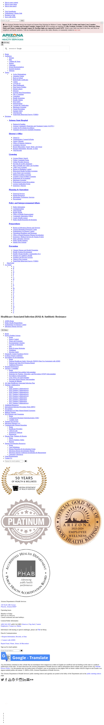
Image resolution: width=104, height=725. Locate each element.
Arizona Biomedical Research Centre (25, 229)
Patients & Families (19, 124)
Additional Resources (16, 365)
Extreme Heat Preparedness (22, 92)
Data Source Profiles (19, 87)
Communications (18, 209)
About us (25, 624)
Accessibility (9, 717)
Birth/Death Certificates (20, 80)
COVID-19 (16, 83)
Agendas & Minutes (15, 381)
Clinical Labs (13, 431)
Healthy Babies (18, 100)
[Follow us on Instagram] (21, 681)
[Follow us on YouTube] (10, 681)
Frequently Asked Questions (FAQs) (16, 354)
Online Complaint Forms (21, 160)
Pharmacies (12, 434)
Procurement (17, 199)
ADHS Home (9, 321)
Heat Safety (17, 102)
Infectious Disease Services (13, 326)
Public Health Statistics (20, 240)
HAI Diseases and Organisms (14, 414)
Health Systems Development (22, 252)
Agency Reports (18, 141)
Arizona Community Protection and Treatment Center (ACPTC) (33, 126)
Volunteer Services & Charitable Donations (27, 130)
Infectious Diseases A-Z (12, 423)
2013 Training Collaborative (18, 399)
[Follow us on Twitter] (2, 681)
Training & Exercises (11, 421)
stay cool (77, 30)
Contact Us (8, 458)
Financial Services (19, 193)
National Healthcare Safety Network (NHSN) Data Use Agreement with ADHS (34, 361)
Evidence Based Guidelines (14, 356)
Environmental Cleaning (17, 343)
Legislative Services (19, 145)
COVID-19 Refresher (16, 345)
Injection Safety (14, 352)
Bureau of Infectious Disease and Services (26, 228)
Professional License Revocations (24, 182)
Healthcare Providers (15, 429)
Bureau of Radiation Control (22, 169)
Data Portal (10, 263)
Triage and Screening (16, 341)
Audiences (8, 56)
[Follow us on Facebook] (6, 681)
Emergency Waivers (19, 186)
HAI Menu (5, 330)
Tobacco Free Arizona (20, 259)
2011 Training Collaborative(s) (19, 403)
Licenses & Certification (21, 105)
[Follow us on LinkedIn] (24, 681)
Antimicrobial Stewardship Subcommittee (22, 372)
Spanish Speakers (14, 69)
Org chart (32, 624)
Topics (7, 72)
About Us (16, 137)
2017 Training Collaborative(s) (19, 394)
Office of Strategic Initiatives (22, 143)
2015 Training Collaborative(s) (19, 396)
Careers (38, 624)
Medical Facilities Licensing (22, 175)
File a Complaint (18, 94)
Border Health (17, 212)
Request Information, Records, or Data (25, 148)
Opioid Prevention (19, 109)
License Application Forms (21, 184)
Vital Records (17, 113)
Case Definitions (14, 447)
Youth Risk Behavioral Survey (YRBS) (25, 114)
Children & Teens (14, 61)
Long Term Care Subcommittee (19, 377)
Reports (11, 442)
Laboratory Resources (16, 454)
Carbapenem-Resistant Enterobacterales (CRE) (24, 418)
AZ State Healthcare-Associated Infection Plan (20, 383)
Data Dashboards (18, 85)
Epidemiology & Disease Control (23, 231)
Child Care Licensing (20, 167)
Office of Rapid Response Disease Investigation (28, 235)
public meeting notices (94, 673)
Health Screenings (19, 98)
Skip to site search (10, 6)
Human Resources (19, 195)
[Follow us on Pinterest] (17, 681)
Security (7, 720)
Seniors (11, 63)
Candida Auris (13, 420)
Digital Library (18, 89)
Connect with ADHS (8, 640)
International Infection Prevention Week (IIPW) (20, 407)
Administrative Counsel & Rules (23, 139)
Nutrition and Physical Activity (23, 257)
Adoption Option (18, 76)
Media (19, 626)
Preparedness (14, 224)
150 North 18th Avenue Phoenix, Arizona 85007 (8, 606)
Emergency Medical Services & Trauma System (28, 237)
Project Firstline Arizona (12, 335)
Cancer (15, 81)
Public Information (19, 207)
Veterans (11, 70)
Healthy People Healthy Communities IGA (27, 254)
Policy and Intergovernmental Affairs (24, 203)
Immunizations (17, 103)
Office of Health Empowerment (23, 214)
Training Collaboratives (12, 385)
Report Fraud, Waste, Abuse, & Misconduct (15, 643)
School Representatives (16, 67)
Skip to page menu (11, 4)
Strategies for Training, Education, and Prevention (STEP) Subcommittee (32, 374)
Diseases (16, 91)
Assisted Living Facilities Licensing (24, 176)
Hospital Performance (12, 366)
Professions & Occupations (21, 178)
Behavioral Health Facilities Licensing (25, 171)
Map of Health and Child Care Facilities (26, 165)
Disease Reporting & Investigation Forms (22, 449)
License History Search (20, 158)
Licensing (13, 154)
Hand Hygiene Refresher (17, 348)
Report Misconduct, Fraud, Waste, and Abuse (27, 147)
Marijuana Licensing (19, 107)
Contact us (12, 626)
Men (10, 59)
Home (7, 54)
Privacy (7, 715)
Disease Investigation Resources (15, 443)
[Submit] (25, 461)
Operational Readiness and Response (25, 233)
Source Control (14, 339)
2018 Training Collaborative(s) (19, 392)
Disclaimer (8, 719)
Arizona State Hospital (18, 120)
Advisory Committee (11, 368)
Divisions (8, 116)
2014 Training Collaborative (18, 398)
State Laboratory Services (21, 238)
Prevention (13, 246)
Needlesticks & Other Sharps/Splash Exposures (20, 410)
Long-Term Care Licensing (21, 173)
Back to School (18, 78)
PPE (10, 346)
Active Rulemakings (19, 74)
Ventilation (12, 350)
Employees (4, 626)
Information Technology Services (23, 197)
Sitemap (7, 722)
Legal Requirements (11, 456)
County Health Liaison (20, 218)
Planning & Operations (18, 190)
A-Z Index (8, 265)
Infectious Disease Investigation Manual (22, 451)
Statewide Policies (11, 713)
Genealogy (16, 96)
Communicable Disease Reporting (16, 425)
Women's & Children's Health (22, 255)
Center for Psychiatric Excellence (23, 128)
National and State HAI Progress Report (22, 363)
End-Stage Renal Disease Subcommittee (22, 379)
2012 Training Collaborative (18, 401)
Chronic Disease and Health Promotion (25, 250)
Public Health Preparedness (13, 323)
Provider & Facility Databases (22, 164)
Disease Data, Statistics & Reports (16, 436)
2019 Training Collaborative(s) (19, 390)
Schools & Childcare (15, 432)
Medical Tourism (10, 412)
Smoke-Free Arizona (19, 242)
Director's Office (15, 134)
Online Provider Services (21, 162)
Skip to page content (11, 2)
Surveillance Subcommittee (17, 376)
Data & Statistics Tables (16, 440)
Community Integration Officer (23, 216)
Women (11, 58)
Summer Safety (18, 111)
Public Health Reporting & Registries (25, 220)
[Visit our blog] (13, 681)
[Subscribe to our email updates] (28, 681)
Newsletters (8, 409)
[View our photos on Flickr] (31, 681)
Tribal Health (17, 210)
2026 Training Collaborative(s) (19, 388)
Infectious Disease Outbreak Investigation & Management (27, 452)
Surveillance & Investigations (14, 357)
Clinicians (12, 65)
